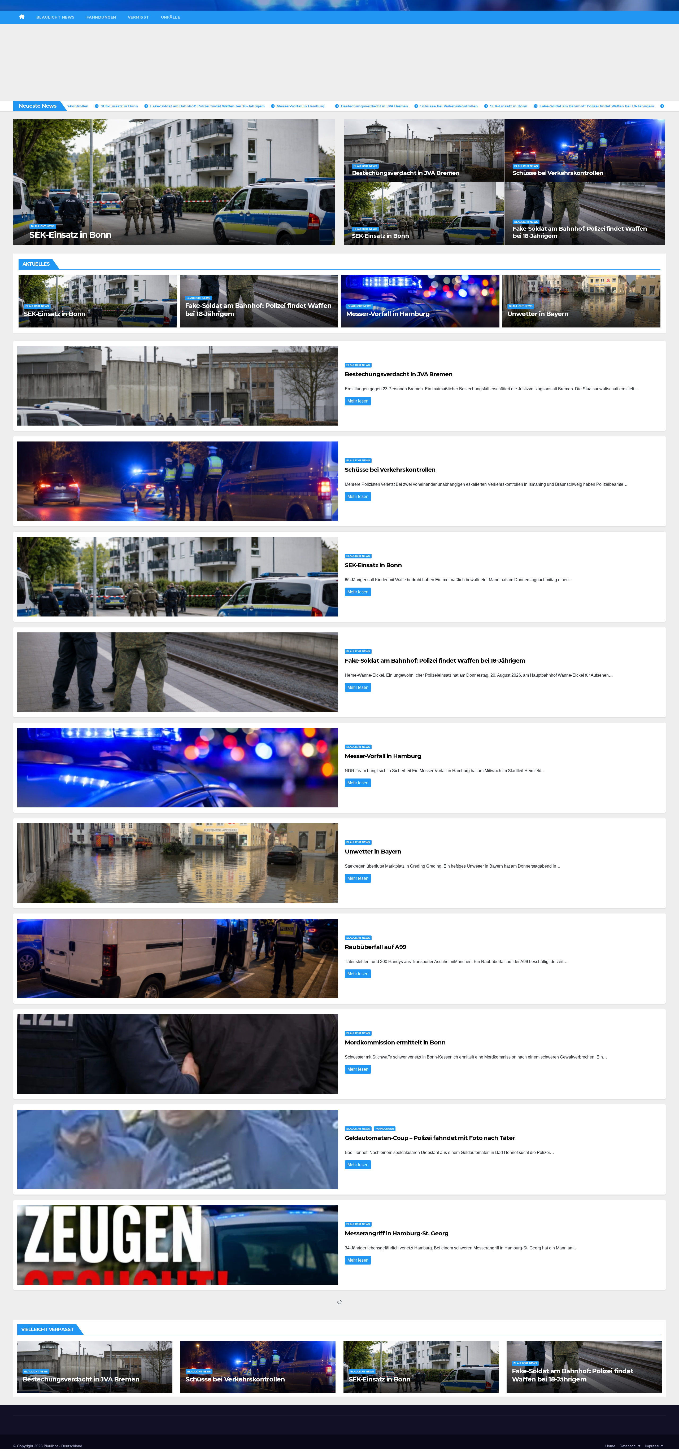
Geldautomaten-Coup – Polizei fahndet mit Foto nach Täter (430, 1138)
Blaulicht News (55, 17)
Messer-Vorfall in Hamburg (82, 235)
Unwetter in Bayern (215, 314)
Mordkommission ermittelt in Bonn (562, 314)
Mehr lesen (357, 401)
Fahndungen (101, 17)
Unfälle (170, 17)
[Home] (22, 17)
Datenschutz (630, 1446)
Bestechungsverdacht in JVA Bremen (406, 173)
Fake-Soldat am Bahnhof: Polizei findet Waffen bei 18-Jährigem (580, 232)
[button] (328, 181)
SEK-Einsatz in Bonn (380, 235)
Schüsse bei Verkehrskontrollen (558, 173)
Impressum (654, 1446)
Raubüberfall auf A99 (379, 314)
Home (610, 1446)
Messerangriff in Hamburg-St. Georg (397, 1233)
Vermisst (138, 17)
